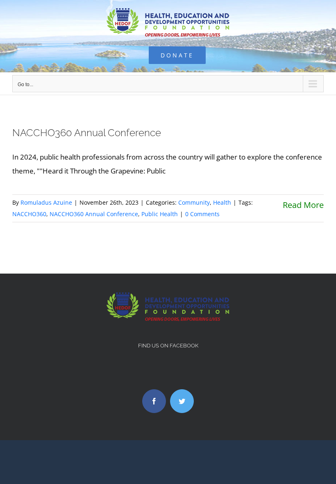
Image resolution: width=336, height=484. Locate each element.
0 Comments (202, 214)
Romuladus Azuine (46, 202)
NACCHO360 (29, 214)
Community (194, 202)
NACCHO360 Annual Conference (86, 133)
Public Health (159, 214)
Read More (303, 204)
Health (222, 202)
